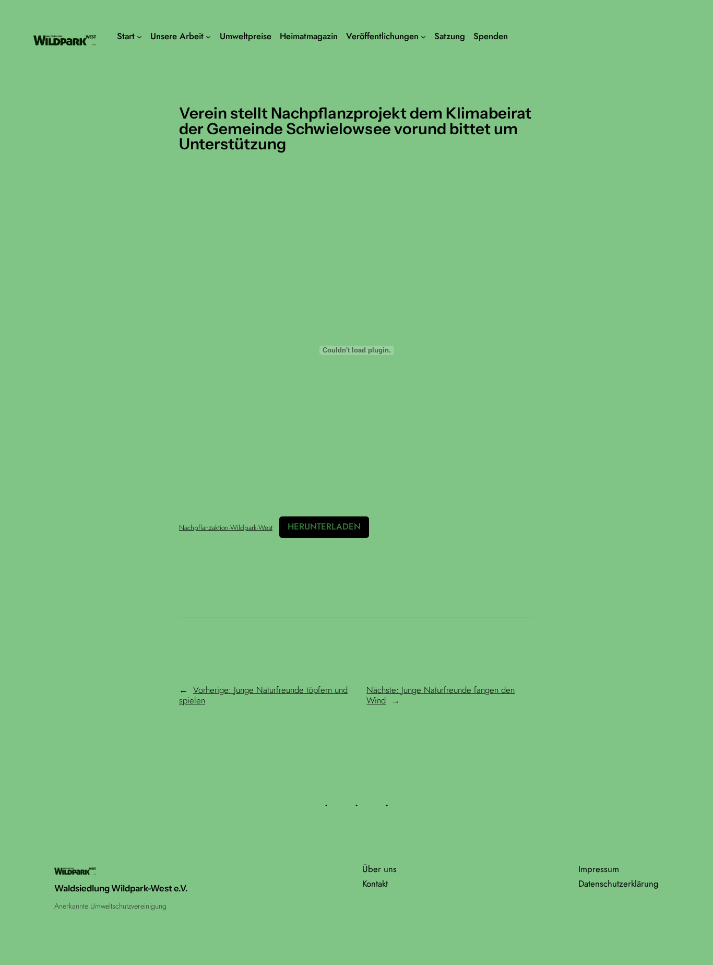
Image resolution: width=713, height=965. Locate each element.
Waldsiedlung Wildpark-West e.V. (121, 888)
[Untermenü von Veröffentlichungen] (423, 36)
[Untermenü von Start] (139, 36)
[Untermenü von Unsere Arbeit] (208, 36)
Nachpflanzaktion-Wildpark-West (225, 527)
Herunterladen (324, 526)
